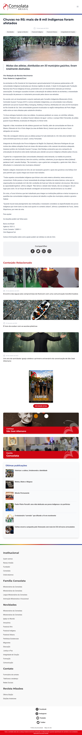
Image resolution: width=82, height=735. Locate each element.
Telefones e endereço (10, 679)
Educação (6, 647)
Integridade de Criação (68, 32)
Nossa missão (8, 563)
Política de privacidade (37, 728)
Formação (6, 659)
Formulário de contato (11, 675)
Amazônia (6, 623)
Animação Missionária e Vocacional (16, 599)
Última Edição (8, 695)
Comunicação (8, 663)
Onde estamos (8, 575)
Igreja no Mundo (23, 32)
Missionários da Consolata (12, 587)
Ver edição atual (41, 406)
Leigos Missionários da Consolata (15, 595)
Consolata (6, 571)
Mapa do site (48, 728)
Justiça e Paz (8, 651)
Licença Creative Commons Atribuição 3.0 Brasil (33, 732)
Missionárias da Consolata (12, 591)
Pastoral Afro (7, 627)
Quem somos (8, 559)
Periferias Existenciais (11, 639)
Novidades (10, 32)
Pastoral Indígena (37, 32)
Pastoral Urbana (52, 32)
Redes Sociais (8, 683)
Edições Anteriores (9, 699)
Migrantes (6, 643)
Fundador (6, 567)
